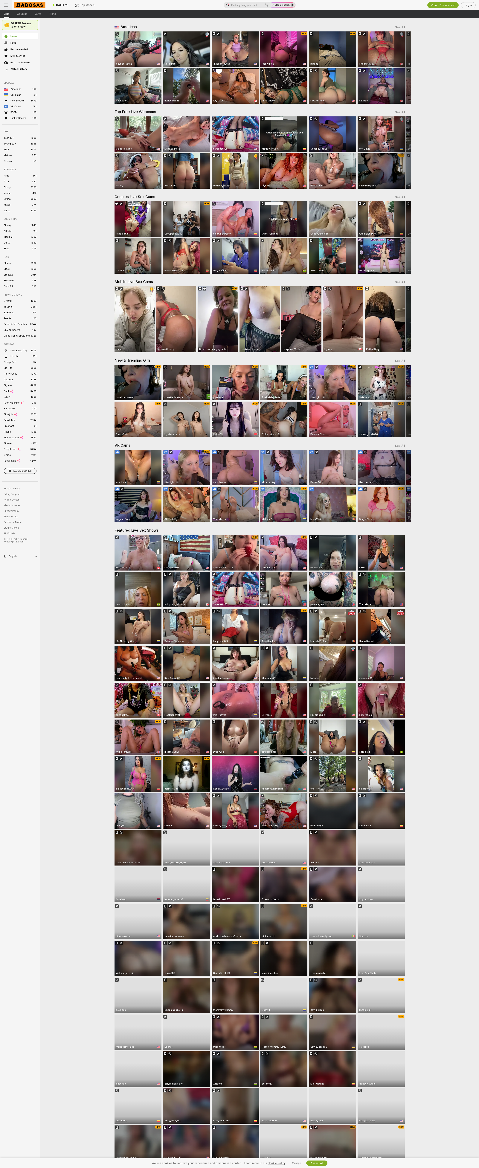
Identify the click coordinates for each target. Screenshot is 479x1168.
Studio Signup (11, 528)
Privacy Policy (11, 511)
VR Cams (122, 445)
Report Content (12, 499)
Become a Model (13, 522)
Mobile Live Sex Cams (134, 281)
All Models (9, 533)
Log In (468, 5)
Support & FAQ (12, 488)
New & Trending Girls (133, 360)
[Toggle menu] (6, 5)
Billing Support (12, 494)
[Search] (266, 5)
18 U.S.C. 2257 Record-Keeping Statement (16, 540)
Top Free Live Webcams (135, 112)
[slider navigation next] (401, 67)
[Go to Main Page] (30, 5)
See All (400, 27)
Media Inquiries (12, 505)
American (128, 27)
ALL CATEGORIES (22, 471)
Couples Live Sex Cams (135, 196)
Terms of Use (11, 516)
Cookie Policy (276, 1163)
